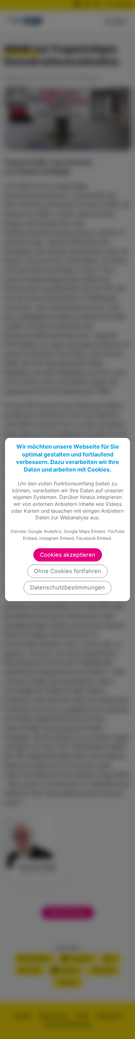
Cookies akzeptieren (67, 554)
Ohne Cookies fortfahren (67, 571)
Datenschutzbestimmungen (67, 587)
